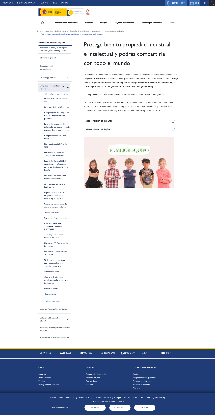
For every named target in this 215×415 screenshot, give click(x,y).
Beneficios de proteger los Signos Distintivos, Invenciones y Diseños (53, 49)
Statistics (89, 384)
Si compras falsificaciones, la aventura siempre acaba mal (55, 205)
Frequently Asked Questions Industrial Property (55, 329)
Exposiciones (50, 294)
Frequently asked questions (144, 378)
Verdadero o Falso (51, 271)
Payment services (93, 378)
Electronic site (178, 3)
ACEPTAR (144, 408)
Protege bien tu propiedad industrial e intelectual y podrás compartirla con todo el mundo (72, 34)
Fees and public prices (142, 381)
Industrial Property (26, 3)
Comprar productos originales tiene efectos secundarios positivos (56, 115)
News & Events (44, 378)
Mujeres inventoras (52, 301)
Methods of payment (141, 384)
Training (44, 3)
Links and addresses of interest (49, 319)
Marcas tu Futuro (51, 288)
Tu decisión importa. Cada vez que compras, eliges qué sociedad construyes (56, 263)
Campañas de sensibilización (115, 31)
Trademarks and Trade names (66, 22)
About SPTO (8, 3)
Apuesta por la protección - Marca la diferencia (55, 236)
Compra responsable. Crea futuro (55, 137)
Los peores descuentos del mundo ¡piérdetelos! (55, 177)
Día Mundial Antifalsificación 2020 (55, 145)
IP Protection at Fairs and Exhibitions (54, 337)
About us (42, 374)
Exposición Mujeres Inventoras (56, 218)
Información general (48, 58)
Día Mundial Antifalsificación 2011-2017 (55, 253)
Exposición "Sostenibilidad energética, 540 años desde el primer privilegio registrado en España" (56, 165)
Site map (136, 388)
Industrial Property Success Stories (53, 309)
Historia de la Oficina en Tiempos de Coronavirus (54, 154)
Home (39, 31)
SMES (172, 22)
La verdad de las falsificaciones (56, 107)
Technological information (151, 22)
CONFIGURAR (120, 408)
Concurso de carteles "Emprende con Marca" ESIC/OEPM (53, 226)
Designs (103, 22)
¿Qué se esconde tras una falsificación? (54, 185)
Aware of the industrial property (55, 31)
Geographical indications (124, 22)
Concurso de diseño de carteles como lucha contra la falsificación (56, 280)
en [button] (205, 3)
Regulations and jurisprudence (46, 67)
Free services (91, 381)
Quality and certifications (48, 384)
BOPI (197, 3)
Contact (65, 3)
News (54, 3)
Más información (60, 408)
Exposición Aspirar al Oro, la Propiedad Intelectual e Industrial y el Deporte (55, 195)
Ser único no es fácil (52, 212)
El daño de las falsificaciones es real (56, 100)
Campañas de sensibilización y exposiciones (85, 31)
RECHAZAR (95, 408)
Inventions (89, 22)
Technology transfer (48, 77)
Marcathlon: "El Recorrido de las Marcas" (56, 244)
